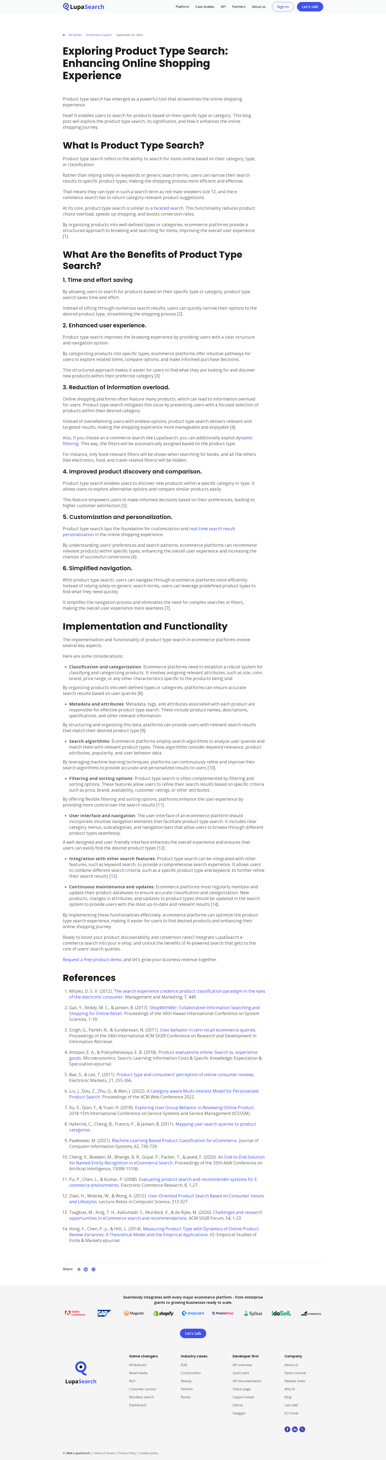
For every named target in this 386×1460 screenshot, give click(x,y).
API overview (242, 1365)
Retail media (138, 1373)
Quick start (241, 1373)
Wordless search (141, 1397)
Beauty (186, 1381)
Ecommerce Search (99, 35)
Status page (242, 1389)
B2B (184, 1365)
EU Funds (291, 1413)
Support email (243, 1397)
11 (160, 805)
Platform (182, 6)
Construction (191, 1373)
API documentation (247, 1381)
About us (259, 6)
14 (214, 904)
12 (160, 848)
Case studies (204, 6)
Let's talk (310, 6)
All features (137, 1365)
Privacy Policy (127, 1453)
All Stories (75, 35)
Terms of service (104, 1453)
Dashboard (137, 1405)
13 (113, 876)
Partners (238, 6)
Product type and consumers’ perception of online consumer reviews (185, 1074)
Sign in (283, 6)
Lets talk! (291, 1405)
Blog (288, 1397)
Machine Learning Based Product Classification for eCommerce (174, 1140)
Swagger (239, 1413)
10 (211, 768)
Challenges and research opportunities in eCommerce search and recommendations (165, 1215)
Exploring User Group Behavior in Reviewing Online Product (194, 1107)
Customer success (142, 1389)
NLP (132, 1381)
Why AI (289, 1389)
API (223, 6)
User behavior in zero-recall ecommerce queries (207, 1030)
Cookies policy (148, 1453)
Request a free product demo (92, 959)
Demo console (295, 1373)
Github (238, 1405)
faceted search (168, 208)
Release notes (295, 1381)
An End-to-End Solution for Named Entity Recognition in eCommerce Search (167, 1160)
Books (186, 1397)
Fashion (187, 1389)
